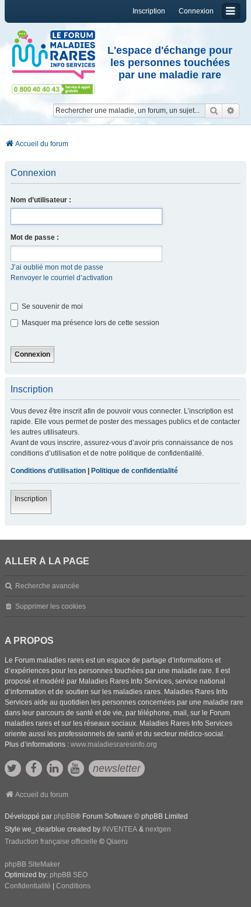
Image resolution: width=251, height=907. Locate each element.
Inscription (31, 499)
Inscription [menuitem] (149, 11)
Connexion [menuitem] (196, 11)
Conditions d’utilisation (48, 471)
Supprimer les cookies (50, 606)
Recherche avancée (47, 586)
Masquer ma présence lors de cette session (89, 323)
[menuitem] (28, 886)
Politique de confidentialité (134, 471)
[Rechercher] (213, 111)
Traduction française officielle (51, 841)
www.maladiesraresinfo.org (114, 744)
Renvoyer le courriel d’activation (62, 278)
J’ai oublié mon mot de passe (57, 267)
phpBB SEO (69, 875)
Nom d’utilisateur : (41, 200)
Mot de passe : (35, 237)
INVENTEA (119, 829)
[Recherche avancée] (230, 111)
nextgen (158, 829)
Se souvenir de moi (51, 306)
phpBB (64, 816)
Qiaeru (117, 841)
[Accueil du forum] (53, 55)
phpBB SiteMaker (32, 864)
